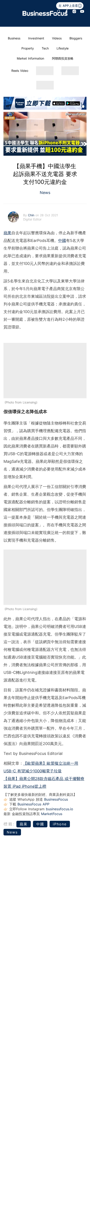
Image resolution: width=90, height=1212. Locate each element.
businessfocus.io (59, 809)
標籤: (9, 824)
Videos (57, 38)
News (45, 192)
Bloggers (75, 38)
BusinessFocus (56, 799)
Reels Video (19, 70)
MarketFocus (51, 814)
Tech (45, 48)
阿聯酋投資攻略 (62, 58)
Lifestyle (63, 48)
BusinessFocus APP (33, 804)
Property (27, 48)
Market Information (30, 58)
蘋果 (7, 233)
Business (14, 38)
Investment (36, 38)
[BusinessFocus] (45, 13)
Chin (31, 215)
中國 (62, 240)
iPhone (60, 824)
